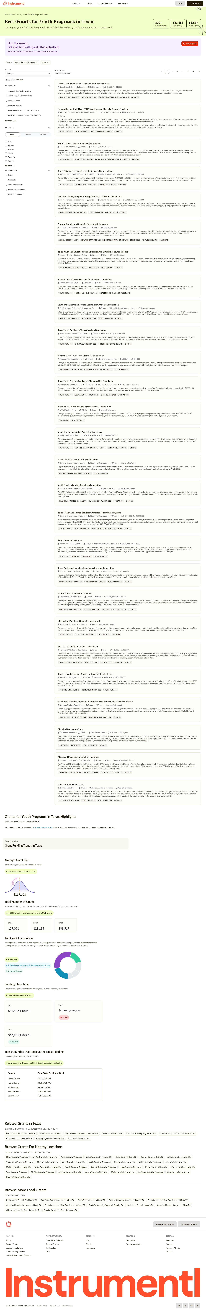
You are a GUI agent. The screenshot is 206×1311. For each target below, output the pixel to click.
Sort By (8, 69)
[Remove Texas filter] (48, 62)
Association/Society (15, 185)
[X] (185, 1305)
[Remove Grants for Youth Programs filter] (37, 62)
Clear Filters (19, 80)
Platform (75, 3)
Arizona (10, 153)
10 (193, 71)
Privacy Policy (42, 1305)
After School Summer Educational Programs (24, 115)
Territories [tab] (43, 134)
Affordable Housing (15, 105)
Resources (122, 3)
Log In (180, 3)
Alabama (11, 145)
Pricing (89, 3)
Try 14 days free (195, 3)
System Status (67, 1305)
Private (10, 175)
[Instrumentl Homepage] (13, 3)
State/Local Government (17, 189)
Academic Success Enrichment (19, 91)
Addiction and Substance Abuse (20, 96)
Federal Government (15, 194)
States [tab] (12, 134)
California (11, 157)
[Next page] (199, 71)
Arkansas (11, 149)
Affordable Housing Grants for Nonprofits (23, 110)
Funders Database (163, 1224)
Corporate (12, 180)
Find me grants (191, 43)
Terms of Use (54, 1305)
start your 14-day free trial (42, 827)
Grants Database (104, 3)
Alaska (10, 141)
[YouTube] (191, 1305)
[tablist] (28, 134)
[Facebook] (179, 1305)
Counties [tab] (28, 134)
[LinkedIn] (197, 1305)
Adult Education (14, 101)
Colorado (11, 161)
